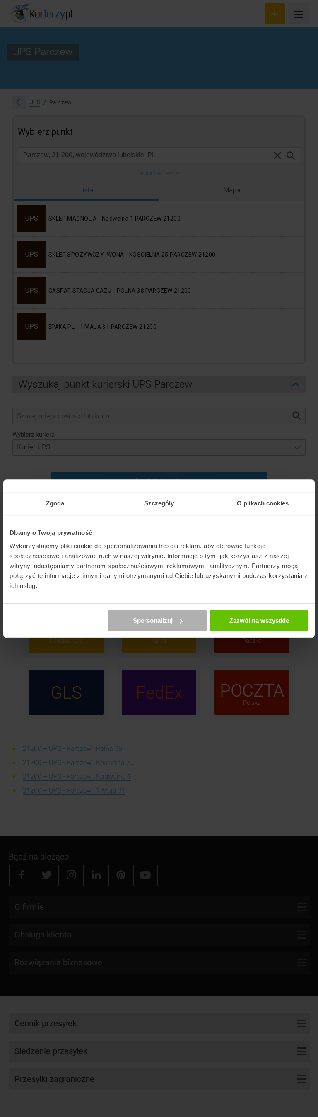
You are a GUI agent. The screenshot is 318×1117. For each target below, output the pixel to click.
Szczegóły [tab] (159, 503)
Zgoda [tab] (55, 503)
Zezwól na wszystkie (259, 620)
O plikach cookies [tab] (263, 503)
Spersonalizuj (153, 620)
